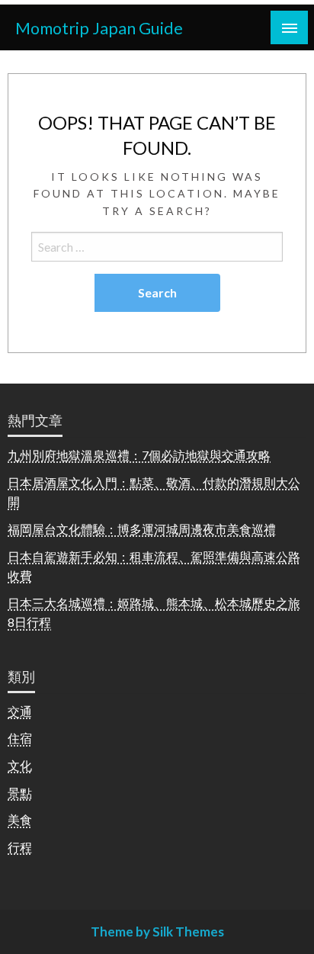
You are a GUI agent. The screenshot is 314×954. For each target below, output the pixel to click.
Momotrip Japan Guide (99, 28)
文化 (20, 765)
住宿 (20, 738)
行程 (20, 847)
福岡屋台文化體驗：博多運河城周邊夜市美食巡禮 (142, 529)
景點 (20, 792)
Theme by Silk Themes (157, 931)
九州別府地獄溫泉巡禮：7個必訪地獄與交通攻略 (139, 455)
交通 (20, 711)
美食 (20, 819)
